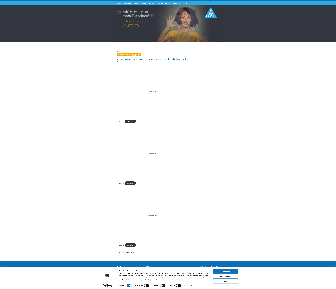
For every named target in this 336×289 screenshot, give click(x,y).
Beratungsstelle (148, 3)
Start (119, 3)
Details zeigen (188, 285)
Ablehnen (225, 281)
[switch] (146, 285)
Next (222, 24)
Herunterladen (130, 121)
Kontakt (187, 3)
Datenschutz (213, 266)
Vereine (136, 3)
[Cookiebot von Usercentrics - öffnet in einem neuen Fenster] (107, 285)
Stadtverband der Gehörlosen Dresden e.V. (210, 12)
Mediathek (177, 3)
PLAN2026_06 (120, 121)
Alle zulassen (225, 271)
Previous (114, 24)
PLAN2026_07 (120, 183)
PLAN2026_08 (120, 245)
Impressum (203, 266)
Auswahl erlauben (225, 276)
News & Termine (164, 3)
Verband (127, 3)
